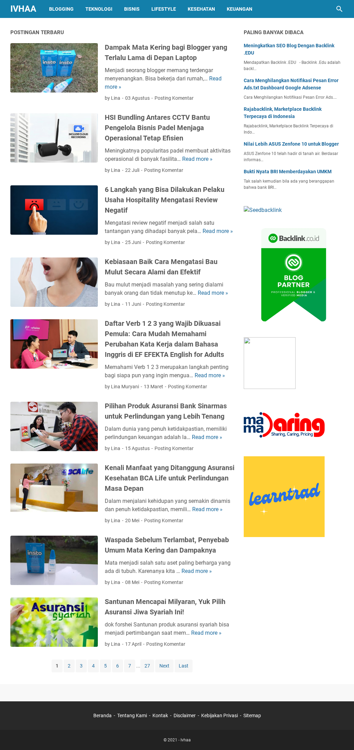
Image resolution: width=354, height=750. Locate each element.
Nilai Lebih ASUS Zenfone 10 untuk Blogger (291, 144)
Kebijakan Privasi (219, 715)
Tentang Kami (132, 715)
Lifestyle (163, 9)
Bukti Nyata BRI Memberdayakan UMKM (288, 171)
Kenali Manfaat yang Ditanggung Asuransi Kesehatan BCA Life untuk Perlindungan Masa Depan (169, 478)
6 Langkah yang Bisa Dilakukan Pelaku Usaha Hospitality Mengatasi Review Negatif (164, 199)
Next (164, 666)
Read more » (197, 159)
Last (183, 666)
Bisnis (132, 9)
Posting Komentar (174, 98)
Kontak (160, 715)
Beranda (102, 715)
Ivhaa (23, 9)
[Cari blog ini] (339, 9)
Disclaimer (185, 715)
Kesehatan (201, 9)
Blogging (61, 9)
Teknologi (98, 9)
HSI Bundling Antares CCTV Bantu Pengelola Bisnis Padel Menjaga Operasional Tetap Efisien (157, 127)
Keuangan (239, 9)
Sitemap (252, 715)
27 (147, 666)
